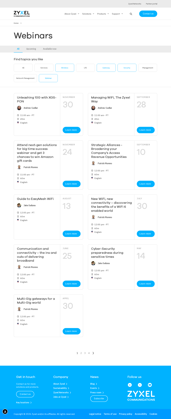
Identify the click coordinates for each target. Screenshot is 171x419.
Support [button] (117, 13)
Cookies (153, 414)
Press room (95, 392)
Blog (92, 383)
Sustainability (60, 388)
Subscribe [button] (99, 398)
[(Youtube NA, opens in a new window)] (150, 385)
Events (93, 388)
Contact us (148, 14)
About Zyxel (59, 383)
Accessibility (141, 414)
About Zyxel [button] (72, 13)
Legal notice (95, 414)
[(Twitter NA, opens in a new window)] (140, 385)
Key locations (22, 402)
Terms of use (110, 414)
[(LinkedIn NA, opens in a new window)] (130, 385)
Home (16, 23)
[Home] (22, 13)
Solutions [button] (88, 13)
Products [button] (103, 13)
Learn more (71, 130)
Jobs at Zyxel (59, 397)
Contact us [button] (25, 394)
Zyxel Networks (61, 392)
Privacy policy (125, 414)
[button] (130, 13)
